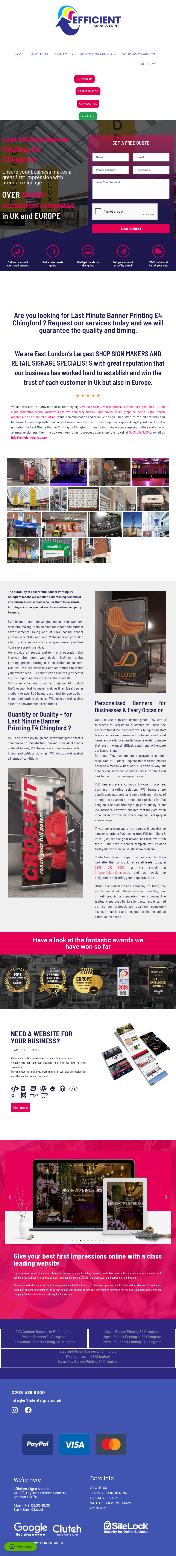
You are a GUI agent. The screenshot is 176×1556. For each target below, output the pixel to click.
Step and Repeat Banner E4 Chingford (88, 1304)
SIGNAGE (62, 54)
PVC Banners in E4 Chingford (88, 1309)
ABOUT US (39, 54)
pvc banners (74, 412)
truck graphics (125, 412)
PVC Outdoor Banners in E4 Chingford (44, 1285)
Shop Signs (146, 412)
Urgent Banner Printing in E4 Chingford (132, 1290)
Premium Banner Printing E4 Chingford (132, 1295)
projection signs (31, 412)
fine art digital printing (40, 417)
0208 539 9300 (139, 432)
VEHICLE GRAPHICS (96, 54)
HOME (20, 54)
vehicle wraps (91, 406)
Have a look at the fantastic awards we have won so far (88, 896)
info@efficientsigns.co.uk (112, 825)
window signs (55, 412)
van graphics (112, 406)
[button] (9, 1150)
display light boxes (99, 412)
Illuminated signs (135, 406)
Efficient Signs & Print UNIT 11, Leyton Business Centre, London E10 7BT (40, 1445)
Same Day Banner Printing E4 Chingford (88, 1315)
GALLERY (147, 64)
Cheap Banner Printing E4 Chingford (132, 1285)
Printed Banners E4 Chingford (44, 1290)
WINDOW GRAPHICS (138, 54)
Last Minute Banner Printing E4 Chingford (44, 1295)
